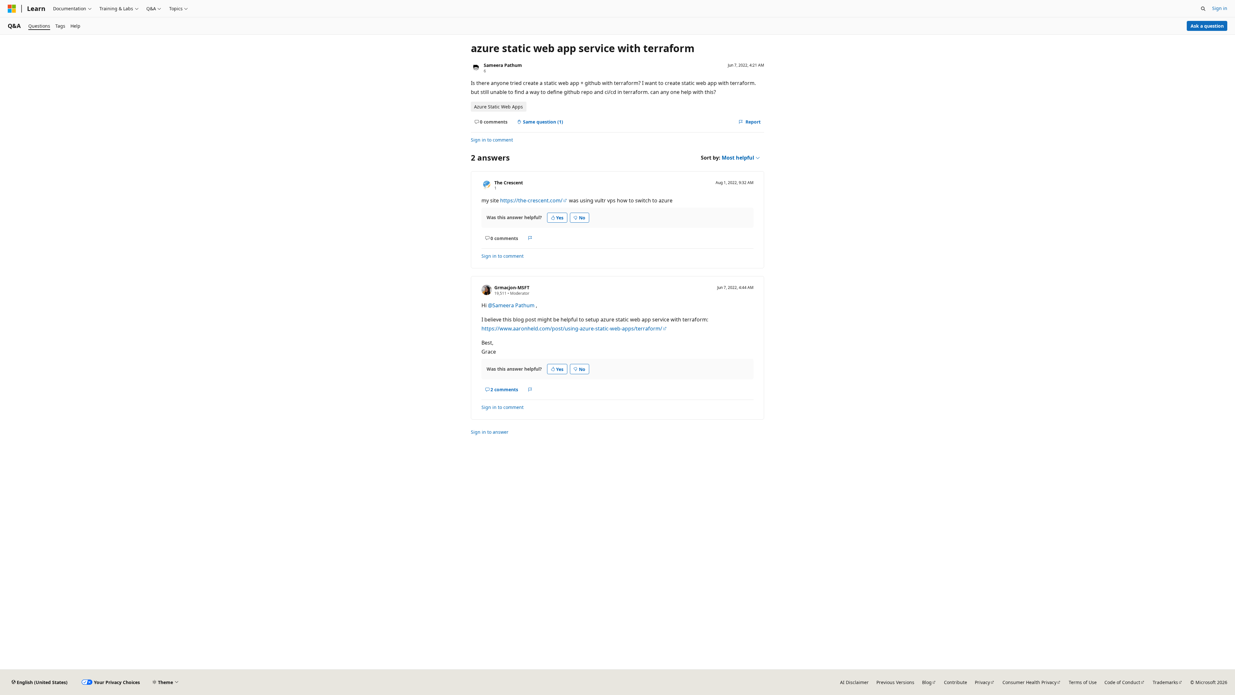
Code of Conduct (1122, 682)
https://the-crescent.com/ (531, 200)
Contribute (955, 682)
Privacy (982, 682)
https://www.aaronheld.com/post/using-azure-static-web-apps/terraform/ (571, 328)
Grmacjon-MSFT (511, 287)
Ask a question (1207, 26)
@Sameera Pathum (512, 305)
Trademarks (1165, 682)
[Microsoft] (12, 9)
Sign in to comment (492, 140)
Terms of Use (1083, 682)
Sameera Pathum (503, 65)
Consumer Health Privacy (1029, 682)
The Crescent (508, 183)
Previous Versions (895, 682)
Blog (927, 682)
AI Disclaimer (854, 682)
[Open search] (1203, 8)
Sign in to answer (489, 432)
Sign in (1219, 8)
